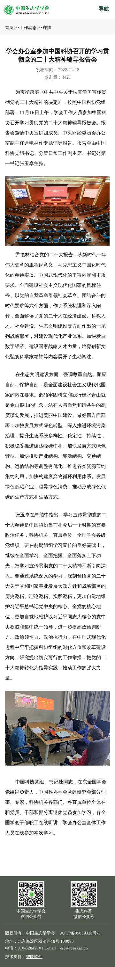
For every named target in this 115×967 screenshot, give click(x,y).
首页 (9, 27)
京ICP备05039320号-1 (80, 933)
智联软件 (34, 957)
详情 (47, 27)
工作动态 (28, 27)
